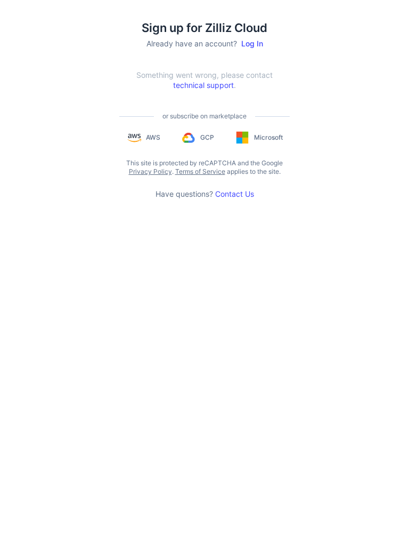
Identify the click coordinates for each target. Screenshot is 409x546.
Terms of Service (200, 171)
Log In (252, 43)
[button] (143, 137)
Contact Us (234, 193)
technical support (203, 85)
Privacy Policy (150, 171)
